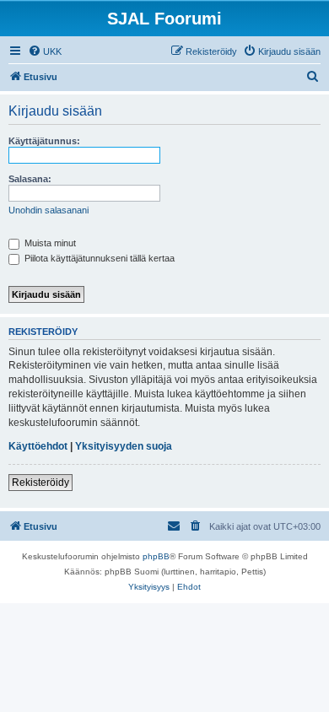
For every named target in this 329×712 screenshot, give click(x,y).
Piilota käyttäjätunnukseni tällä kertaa (98, 258)
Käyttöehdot (37, 446)
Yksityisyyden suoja (123, 446)
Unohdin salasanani (48, 210)
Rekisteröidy (40, 482)
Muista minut (49, 243)
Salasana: (29, 179)
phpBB (156, 556)
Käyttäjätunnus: (44, 141)
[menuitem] (45, 51)
